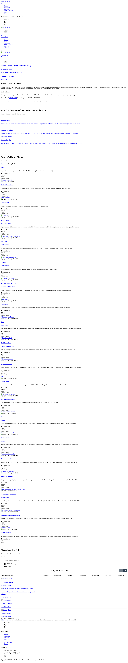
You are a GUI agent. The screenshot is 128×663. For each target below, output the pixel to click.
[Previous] (121, 570)
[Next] (125, 570)
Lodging (6, 9)
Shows (6, 6)
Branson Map (8, 642)
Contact (6, 14)
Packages (6, 12)
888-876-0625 (13, 98)
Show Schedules (8, 10)
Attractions (7, 7)
